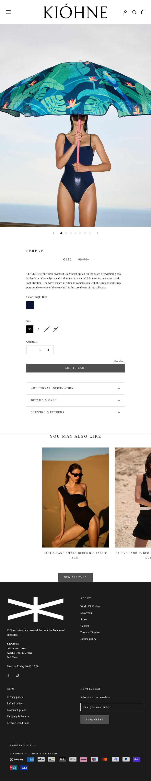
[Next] (97, 233)
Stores (83, 619)
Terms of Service (89, 632)
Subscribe (94, 719)
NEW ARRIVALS (75, 577)
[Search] (134, 12)
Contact (84, 625)
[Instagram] (17, 675)
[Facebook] (8, 675)
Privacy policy (15, 697)
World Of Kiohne (90, 606)
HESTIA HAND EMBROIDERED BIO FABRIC (75, 553)
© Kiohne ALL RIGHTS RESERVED (33, 753)
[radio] (30, 305)
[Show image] (61, 233)
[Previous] (53, 233)
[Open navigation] (8, 12)
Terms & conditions (18, 723)
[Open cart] (143, 12)
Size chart (119, 361)
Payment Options (16, 710)
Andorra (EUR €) (21, 745)
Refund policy (88, 638)
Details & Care (44, 400)
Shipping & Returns (47, 412)
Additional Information (52, 388)
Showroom (86, 612)
